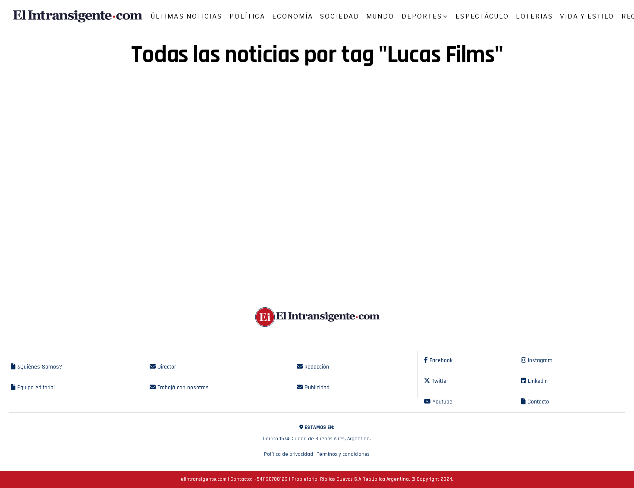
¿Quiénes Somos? (39, 367)
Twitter (439, 381)
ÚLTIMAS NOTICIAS (187, 16)
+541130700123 (271, 479)
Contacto (537, 402)
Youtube (441, 402)
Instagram (539, 360)
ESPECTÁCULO (482, 16)
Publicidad (316, 387)
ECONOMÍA (292, 16)
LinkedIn (537, 381)
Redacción (316, 367)
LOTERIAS (534, 16)
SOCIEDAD (339, 16)
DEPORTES (422, 16)
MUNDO (380, 16)
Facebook (440, 360)
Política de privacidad (288, 454)
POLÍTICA (247, 16)
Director (166, 367)
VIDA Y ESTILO (587, 16)
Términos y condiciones (343, 454)
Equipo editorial (35, 387)
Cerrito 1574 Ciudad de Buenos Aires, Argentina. (317, 433)
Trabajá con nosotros (182, 387)
